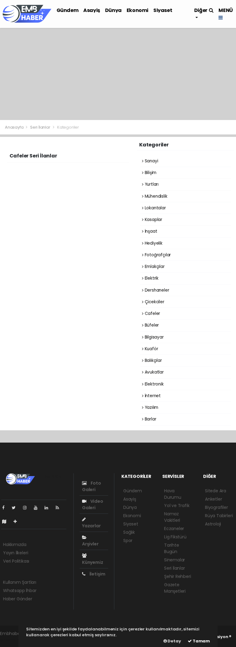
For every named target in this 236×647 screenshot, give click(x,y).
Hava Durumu (172, 494)
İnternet (152, 396)
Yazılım (151, 407)
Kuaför (151, 349)
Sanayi (151, 161)
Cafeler (152, 313)
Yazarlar (91, 526)
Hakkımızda (14, 544)
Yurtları (151, 184)
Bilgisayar (154, 337)
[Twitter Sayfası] (16, 508)
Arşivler (90, 544)
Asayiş (91, 10)
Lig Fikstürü (175, 537)
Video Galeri (92, 504)
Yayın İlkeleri (15, 553)
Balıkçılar (153, 360)
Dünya (113, 10)
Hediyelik (153, 243)
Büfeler (151, 325)
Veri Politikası (16, 561)
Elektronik (154, 384)
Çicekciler (154, 302)
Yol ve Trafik (177, 505)
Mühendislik (155, 196)
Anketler (213, 499)
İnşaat (150, 231)
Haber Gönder (17, 599)
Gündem (68, 10)
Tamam (201, 641)
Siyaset (162, 10)
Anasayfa (14, 127)
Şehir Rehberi (177, 576)
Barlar (150, 419)
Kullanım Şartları (19, 582)
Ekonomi (137, 10)
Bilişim (150, 173)
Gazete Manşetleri (175, 588)
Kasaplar (153, 220)
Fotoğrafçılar (157, 255)
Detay (174, 641)
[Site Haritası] (6, 521)
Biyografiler (216, 507)
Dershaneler (156, 290)
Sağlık (129, 532)
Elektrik (151, 278)
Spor (127, 540)
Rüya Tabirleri (219, 516)
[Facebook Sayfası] (6, 508)
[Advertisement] (118, 74)
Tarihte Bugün (171, 548)
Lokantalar (155, 208)
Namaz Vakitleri (172, 517)
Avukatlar (154, 372)
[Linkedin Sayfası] (49, 508)
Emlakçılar (154, 266)
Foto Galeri (91, 486)
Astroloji (213, 524)
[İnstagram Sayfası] (27, 508)
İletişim (96, 574)
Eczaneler (174, 528)
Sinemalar (174, 560)
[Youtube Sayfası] (38, 508)
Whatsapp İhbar (19, 590)
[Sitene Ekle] (18, 521)
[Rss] (60, 508)
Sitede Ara (215, 491)
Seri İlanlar (40, 127)
